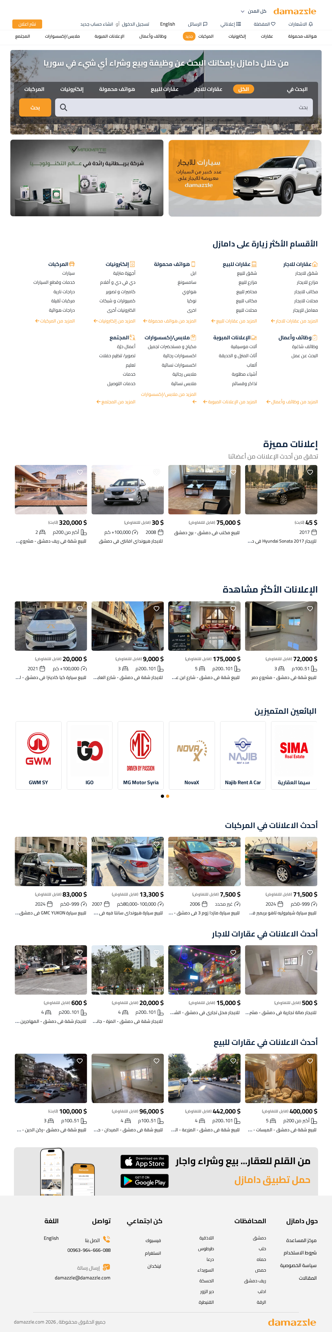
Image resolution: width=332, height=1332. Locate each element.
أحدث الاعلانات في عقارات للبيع (266, 1042)
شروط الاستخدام (300, 1252)
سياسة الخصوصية (298, 1265)
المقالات (308, 1278)
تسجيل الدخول (135, 24)
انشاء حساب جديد (96, 24)
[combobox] (191, 107)
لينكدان (154, 1266)
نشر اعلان (27, 24)
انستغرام (153, 1253)
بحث (35, 107)
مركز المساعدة (301, 1240)
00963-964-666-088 (89, 1250)
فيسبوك (153, 1240)
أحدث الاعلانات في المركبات (271, 825)
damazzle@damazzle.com (83, 1277)
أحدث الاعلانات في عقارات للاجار (265, 934)
